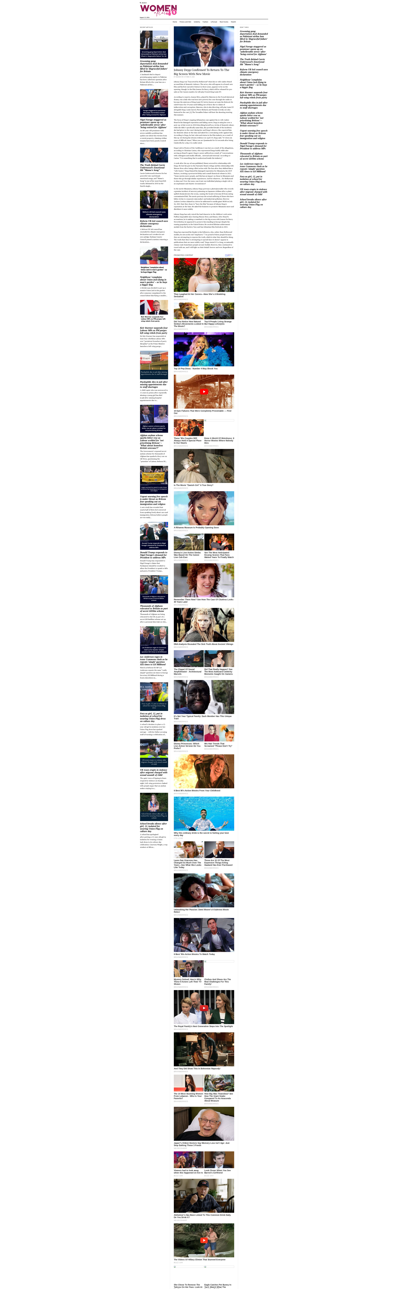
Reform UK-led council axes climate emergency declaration (154, 204)
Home (175, 22)
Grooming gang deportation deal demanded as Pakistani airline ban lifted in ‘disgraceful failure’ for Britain (154, 45)
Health (233, 22)
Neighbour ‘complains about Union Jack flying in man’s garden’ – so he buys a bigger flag (154, 260)
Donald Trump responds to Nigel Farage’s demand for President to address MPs (154, 536)
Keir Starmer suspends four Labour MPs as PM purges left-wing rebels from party (154, 312)
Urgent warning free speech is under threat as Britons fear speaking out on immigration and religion (154, 480)
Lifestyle (214, 22)
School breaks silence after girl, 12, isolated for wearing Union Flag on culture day (154, 807)
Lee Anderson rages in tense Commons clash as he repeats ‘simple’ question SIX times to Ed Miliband (154, 640)
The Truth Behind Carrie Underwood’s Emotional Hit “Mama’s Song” (154, 155)
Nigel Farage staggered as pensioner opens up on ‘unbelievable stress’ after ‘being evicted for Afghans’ (154, 103)
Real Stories (224, 22)
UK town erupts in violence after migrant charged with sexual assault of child (154, 753)
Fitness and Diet (185, 22)
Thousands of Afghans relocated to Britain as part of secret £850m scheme (154, 589)
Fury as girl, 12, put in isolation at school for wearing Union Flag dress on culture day (154, 696)
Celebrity (197, 22)
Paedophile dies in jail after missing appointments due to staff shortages (154, 365)
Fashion (205, 22)
